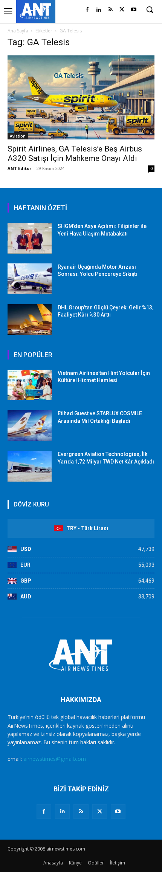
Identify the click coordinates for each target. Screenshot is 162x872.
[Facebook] (87, 10)
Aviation (18, 136)
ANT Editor (19, 168)
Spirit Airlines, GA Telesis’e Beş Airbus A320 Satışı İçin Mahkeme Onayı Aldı (75, 153)
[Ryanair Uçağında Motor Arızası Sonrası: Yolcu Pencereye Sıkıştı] (30, 278)
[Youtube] (133, 10)
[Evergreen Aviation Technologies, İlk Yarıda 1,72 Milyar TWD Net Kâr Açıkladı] (30, 466)
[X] (122, 10)
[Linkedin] (99, 10)
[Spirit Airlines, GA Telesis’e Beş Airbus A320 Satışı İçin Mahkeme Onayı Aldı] (81, 97)
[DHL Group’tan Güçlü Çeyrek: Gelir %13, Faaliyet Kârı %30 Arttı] (30, 319)
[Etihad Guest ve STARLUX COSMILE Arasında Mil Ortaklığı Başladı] (30, 425)
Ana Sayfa (18, 31)
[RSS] (110, 10)
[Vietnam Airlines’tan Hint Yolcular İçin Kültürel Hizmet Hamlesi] (30, 385)
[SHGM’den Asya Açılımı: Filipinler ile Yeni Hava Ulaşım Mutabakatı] (30, 238)
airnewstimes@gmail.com (54, 758)
